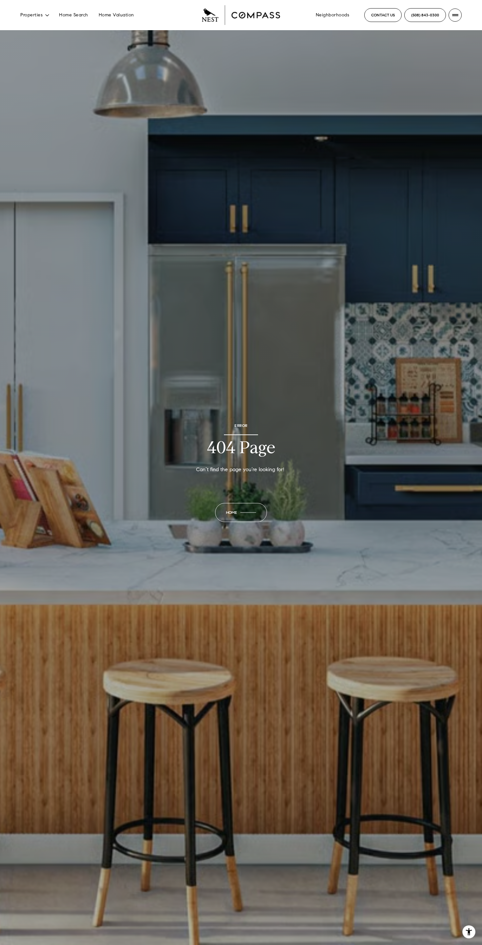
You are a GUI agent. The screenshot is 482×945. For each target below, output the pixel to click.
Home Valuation (116, 15)
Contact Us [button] (383, 14)
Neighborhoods (333, 15)
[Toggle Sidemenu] (455, 15)
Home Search (73, 15)
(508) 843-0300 (425, 14)
